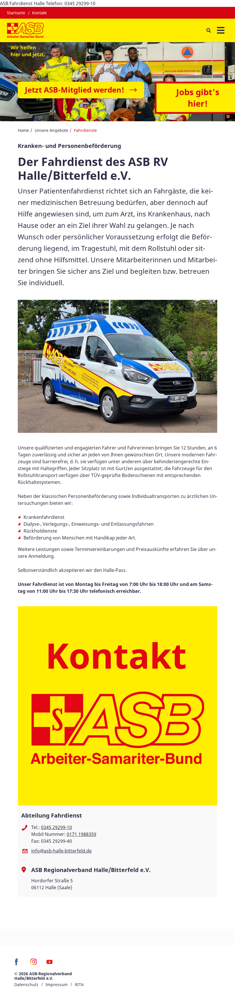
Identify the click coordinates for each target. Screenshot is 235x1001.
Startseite (16, 12)
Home (23, 130)
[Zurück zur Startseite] (25, 30)
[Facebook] (17, 963)
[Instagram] (33, 963)
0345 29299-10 (56, 827)
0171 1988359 (81, 834)
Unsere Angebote (51, 130)
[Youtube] (49, 963)
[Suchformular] (208, 31)
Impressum (57, 984)
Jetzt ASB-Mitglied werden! (74, 90)
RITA (79, 984)
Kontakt (39, 12)
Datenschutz (26, 984)
